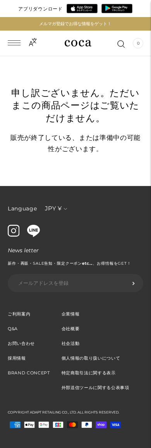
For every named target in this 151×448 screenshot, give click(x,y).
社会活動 (71, 343)
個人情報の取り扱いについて (91, 358)
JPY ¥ (53, 208)
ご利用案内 (19, 314)
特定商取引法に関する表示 (89, 373)
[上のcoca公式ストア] (33, 235)
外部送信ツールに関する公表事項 (95, 387)
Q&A (13, 328)
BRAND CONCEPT (29, 373)
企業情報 (71, 314)
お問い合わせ (21, 343)
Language (22, 208)
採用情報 (17, 358)
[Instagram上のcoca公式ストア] (13, 234)
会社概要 (71, 328)
